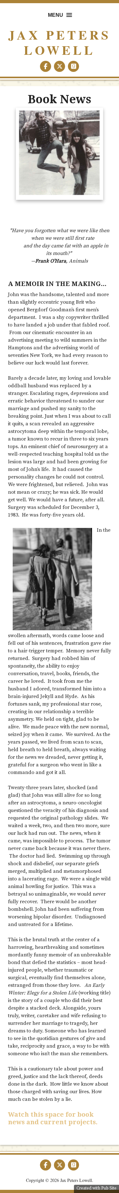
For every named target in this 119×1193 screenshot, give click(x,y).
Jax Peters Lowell (59, 42)
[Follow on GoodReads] (73, 67)
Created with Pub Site (96, 1188)
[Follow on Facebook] (46, 67)
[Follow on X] (60, 67)
